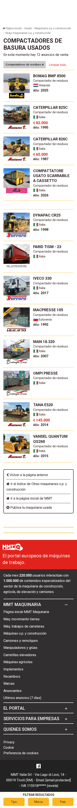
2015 (40, 456)
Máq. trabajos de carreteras (23, 626)
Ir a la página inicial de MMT (31, 498)
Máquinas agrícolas (18, 662)
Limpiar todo (57, 65)
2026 (40, 195)
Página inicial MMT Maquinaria (26, 612)
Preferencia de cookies (20, 753)
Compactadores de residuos (24, 64)
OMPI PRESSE (45, 373)
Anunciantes (12, 691)
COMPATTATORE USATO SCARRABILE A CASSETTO (51, 176)
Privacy (9, 742)
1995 (40, 127)
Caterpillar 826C (50, 139)
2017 (40, 293)
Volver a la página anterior (28, 475)
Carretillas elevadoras (19, 655)
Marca (38, 802)
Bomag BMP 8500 (49, 76)
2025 (40, 90)
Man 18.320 (44, 341)
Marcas (9, 684)
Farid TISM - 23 (47, 246)
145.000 (41, 420)
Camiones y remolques (20, 641)
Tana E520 (43, 405)
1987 (40, 159)
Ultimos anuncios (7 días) (22, 698)
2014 (40, 425)
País (63, 802)
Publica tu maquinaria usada (30, 508)
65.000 (40, 154)
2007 (40, 356)
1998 (40, 230)
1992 (40, 325)
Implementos (13, 669)
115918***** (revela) (42, 786)
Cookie (8, 748)
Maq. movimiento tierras (21, 619)
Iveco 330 (42, 278)
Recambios (11, 676)
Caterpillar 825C (50, 107)
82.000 (40, 123)
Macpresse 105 (48, 310)
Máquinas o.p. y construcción (24, 633)
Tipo (14, 802)
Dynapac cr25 (47, 215)
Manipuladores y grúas (20, 648)
